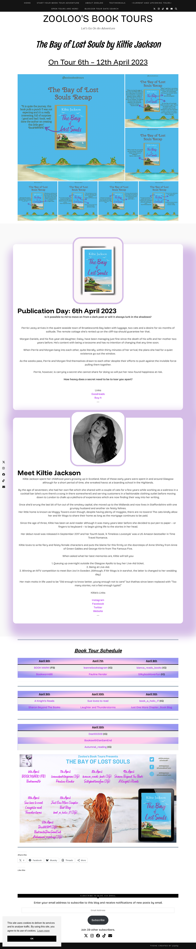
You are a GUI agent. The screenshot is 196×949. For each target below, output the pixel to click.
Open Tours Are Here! (65, 9)
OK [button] (32, 938)
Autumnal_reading (96, 747)
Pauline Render (98, 674)
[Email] (172, 9)
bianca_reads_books (149, 667)
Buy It (98, 397)
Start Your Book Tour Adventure (58, 3)
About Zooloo (94, 3)
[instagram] (92, 936)
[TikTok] (163, 9)
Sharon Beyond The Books (44, 707)
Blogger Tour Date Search (102, 9)
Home (27, 3)
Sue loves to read (97, 701)
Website (98, 611)
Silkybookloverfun (149, 674)
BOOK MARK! (42, 667)
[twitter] (86, 936)
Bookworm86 (44, 674)
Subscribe (98, 920)
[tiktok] (104, 936)
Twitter (98, 607)
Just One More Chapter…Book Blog (151, 707)
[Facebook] (167, 9)
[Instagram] (159, 9)
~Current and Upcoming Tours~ (152, 3)
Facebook (98, 603)
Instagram (98, 600)
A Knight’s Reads (44, 701)
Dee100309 (96, 734)
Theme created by (164, 946)
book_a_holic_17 (149, 701)
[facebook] (98, 936)
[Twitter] (154, 9)
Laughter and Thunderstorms (98, 707)
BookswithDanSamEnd (98, 740)
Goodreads (98, 394)
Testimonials (117, 3)
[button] (71, 127)
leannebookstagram (96, 667)
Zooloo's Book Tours (98, 18)
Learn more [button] (43, 930)
